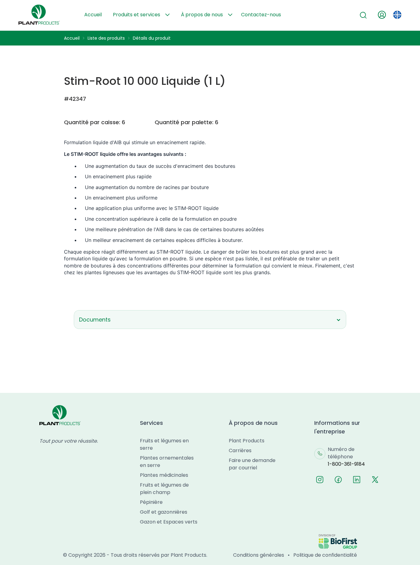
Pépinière (151, 502)
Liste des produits (106, 38)
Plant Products (246, 440)
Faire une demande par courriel (252, 464)
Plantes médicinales (164, 475)
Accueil (93, 14)
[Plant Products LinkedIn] (356, 479)
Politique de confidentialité (325, 555)
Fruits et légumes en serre (164, 444)
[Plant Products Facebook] (338, 479)
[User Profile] (382, 15)
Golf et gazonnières (163, 512)
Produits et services (136, 14)
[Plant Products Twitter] (375, 479)
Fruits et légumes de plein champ (164, 488)
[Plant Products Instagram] (319, 479)
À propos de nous (202, 14)
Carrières (240, 450)
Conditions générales (258, 555)
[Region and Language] (397, 14)
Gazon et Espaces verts (168, 521)
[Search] (363, 15)
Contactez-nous (261, 14)
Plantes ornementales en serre (167, 461)
